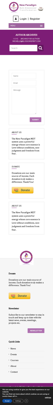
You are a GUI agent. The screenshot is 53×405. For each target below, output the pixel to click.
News (13, 348)
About (13, 366)
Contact (14, 372)
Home (15, 39)
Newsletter (36, 331)
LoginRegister (30, 18)
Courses (14, 360)
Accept (7, 401)
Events (13, 354)
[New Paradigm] (26, 7)
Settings (18, 401)
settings (48, 397)
